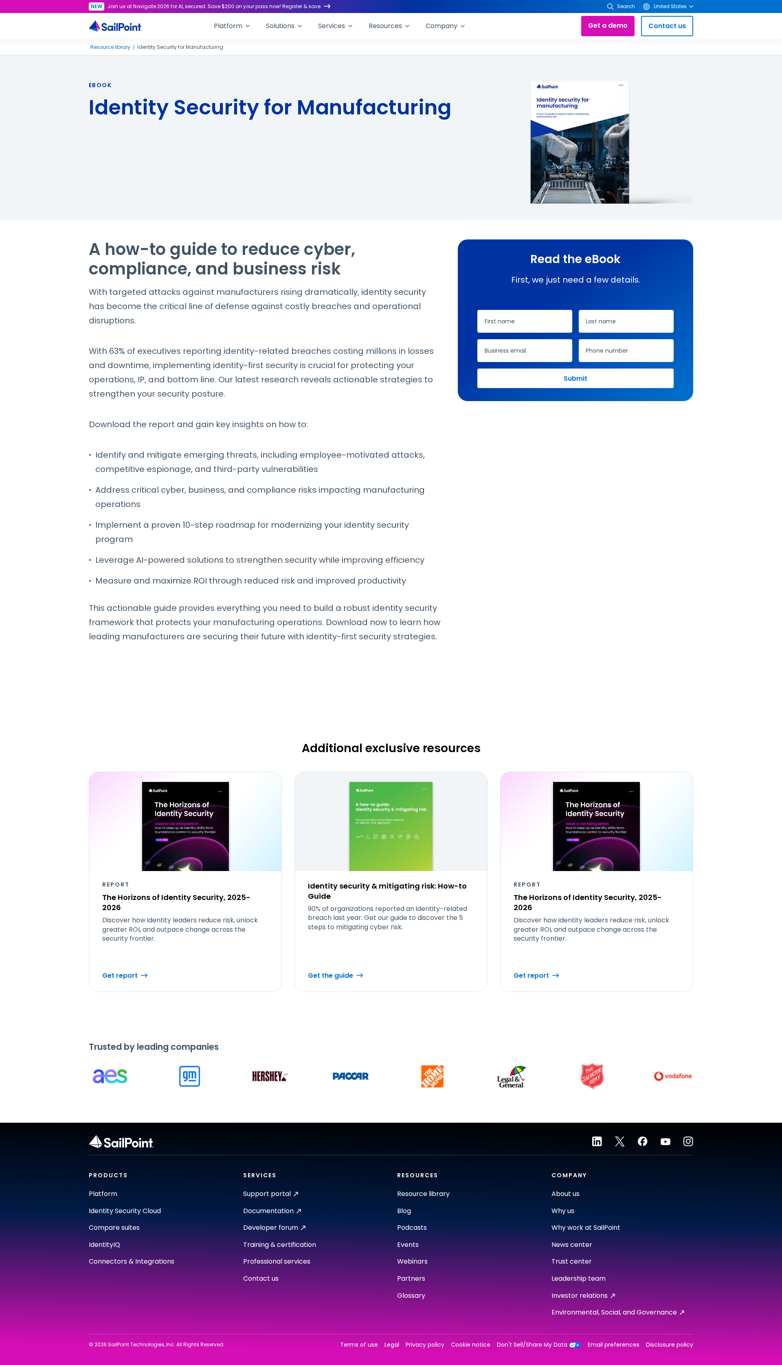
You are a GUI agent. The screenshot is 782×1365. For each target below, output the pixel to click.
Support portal (267, 1193)
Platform (103, 1193)
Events (408, 1244)
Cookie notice (470, 1345)
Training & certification (279, 1244)
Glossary (411, 1295)
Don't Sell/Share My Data (532, 1345)
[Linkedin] (597, 1141)
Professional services (276, 1261)
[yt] (665, 1141)
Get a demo (608, 25)
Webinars (412, 1261)
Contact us (667, 26)
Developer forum (270, 1227)
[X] (620, 1141)
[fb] (643, 1141)
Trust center (571, 1261)
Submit (575, 378)
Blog (404, 1211)
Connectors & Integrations (131, 1261)
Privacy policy (425, 1345)
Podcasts (412, 1227)
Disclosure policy (669, 1345)
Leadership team (578, 1278)
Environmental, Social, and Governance (614, 1312)
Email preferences (613, 1345)
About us (565, 1193)
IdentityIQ (104, 1244)
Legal (391, 1345)
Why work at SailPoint (585, 1227)
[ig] (688, 1141)
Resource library (110, 47)
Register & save (301, 6)
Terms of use (359, 1345)
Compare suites (114, 1227)
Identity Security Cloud (125, 1211)
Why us (562, 1211)
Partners (411, 1278)
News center (571, 1244)
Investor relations (579, 1295)
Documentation (268, 1211)
